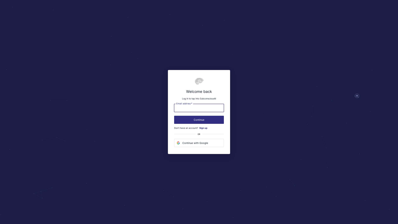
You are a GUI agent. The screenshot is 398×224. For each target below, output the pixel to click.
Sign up (203, 128)
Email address (184, 103)
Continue (199, 119)
